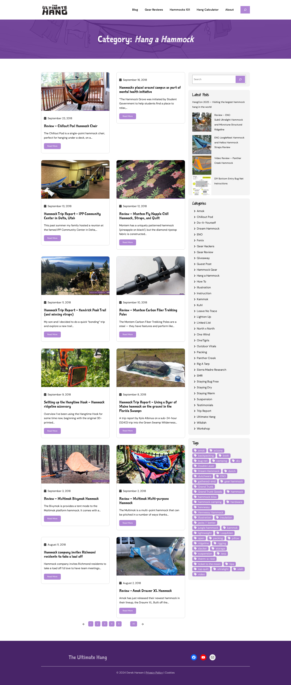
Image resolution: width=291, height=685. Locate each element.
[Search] (240, 79)
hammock (237, 491)
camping (221, 461)
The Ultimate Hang (88, 657)
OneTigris (203, 340)
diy (238, 461)
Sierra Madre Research (211, 370)
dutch (232, 471)
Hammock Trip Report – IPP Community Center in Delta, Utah (72, 216)
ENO (200, 234)
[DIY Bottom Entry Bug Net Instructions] (201, 186)
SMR (200, 375)
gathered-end (207, 481)
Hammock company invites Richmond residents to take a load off (70, 554)
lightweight (205, 533)
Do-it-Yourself (206, 222)
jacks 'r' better (207, 522)
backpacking (206, 455)
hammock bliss (207, 497)
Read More (52, 146)
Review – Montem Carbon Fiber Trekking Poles (148, 312)
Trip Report (204, 411)
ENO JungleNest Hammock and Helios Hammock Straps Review (229, 142)
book (226, 455)
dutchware (204, 476)
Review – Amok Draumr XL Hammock (145, 591)
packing (218, 538)
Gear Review (205, 252)
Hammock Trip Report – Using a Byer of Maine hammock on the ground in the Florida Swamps (148, 406)
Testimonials (205, 405)
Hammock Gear (207, 270)
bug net (202, 461)
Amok (200, 211)
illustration (204, 517)
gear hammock (233, 481)
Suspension (204, 399)
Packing (202, 352)
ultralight (223, 569)
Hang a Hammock (208, 275)
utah (240, 569)
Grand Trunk (205, 486)
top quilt (203, 569)
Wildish (201, 422)
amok (201, 450)
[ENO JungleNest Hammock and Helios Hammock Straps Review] (201, 145)
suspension (205, 553)
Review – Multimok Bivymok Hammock (71, 498)
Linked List (204, 322)
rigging (222, 543)
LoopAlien (227, 533)
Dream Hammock (208, 228)
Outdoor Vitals (206, 346)
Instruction (204, 293)
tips (231, 564)
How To (201, 281)
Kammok (202, 299)
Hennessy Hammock (210, 512)
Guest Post (204, 264)
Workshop (203, 428)
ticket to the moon (209, 564)
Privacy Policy (154, 672)
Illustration (204, 287)
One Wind (203, 334)
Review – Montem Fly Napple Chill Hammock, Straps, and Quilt (144, 216)
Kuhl (200, 305)
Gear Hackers (205, 246)
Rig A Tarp (203, 364)
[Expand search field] (245, 9)
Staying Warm (206, 393)
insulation (226, 517)
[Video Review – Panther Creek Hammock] (201, 166)
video (201, 574)
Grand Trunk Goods (210, 491)
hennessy (204, 507)
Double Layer (206, 466)
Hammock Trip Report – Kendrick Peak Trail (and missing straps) (75, 312)
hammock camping (210, 502)
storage (220, 548)
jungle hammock (208, 528)
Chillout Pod (205, 217)
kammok (232, 528)
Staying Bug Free (208, 381)
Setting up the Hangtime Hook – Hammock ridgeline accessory (74, 404)
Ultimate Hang (206, 417)
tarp (223, 553)
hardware (236, 502)
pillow (235, 538)
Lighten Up (204, 317)
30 (133, 623)
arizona (218, 450)
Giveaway (203, 258)
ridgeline (203, 543)
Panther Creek (206, 358)
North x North (206, 328)
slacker (202, 548)
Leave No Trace (207, 311)
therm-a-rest (206, 559)
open (201, 538)
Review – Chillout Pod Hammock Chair (71, 126)
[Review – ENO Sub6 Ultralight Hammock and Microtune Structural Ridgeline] (201, 122)
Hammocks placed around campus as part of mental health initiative (150, 89)
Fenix (200, 240)
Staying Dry (204, 387)
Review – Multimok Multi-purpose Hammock (144, 500)
